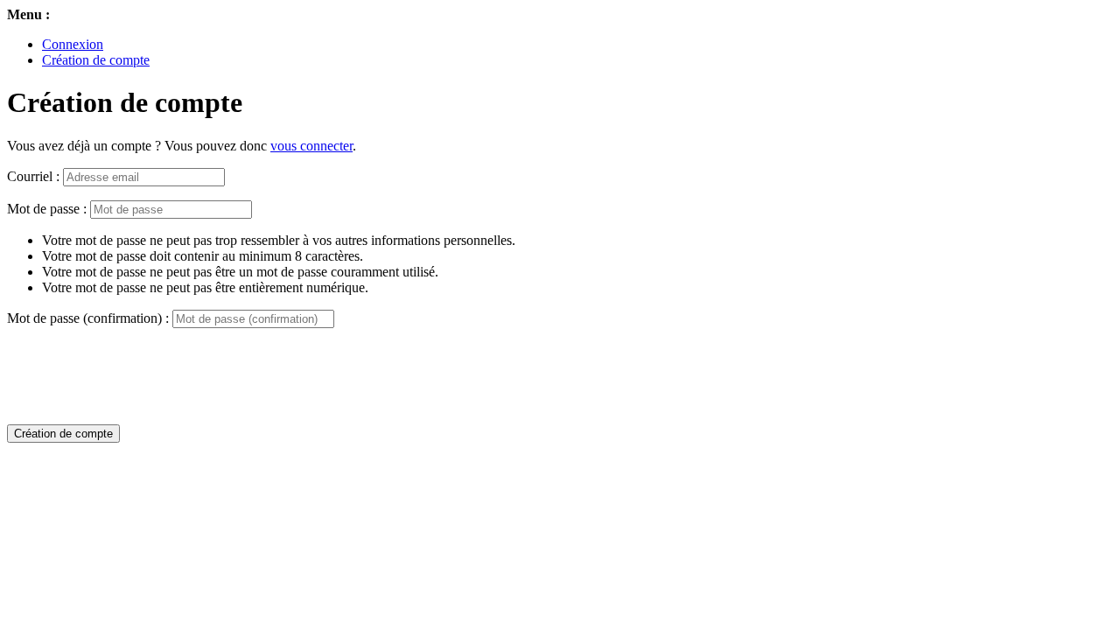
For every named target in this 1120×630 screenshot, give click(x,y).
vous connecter (311, 145)
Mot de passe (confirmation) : (88, 318)
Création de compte (96, 59)
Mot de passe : (47, 208)
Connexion (72, 44)
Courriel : (33, 176)
